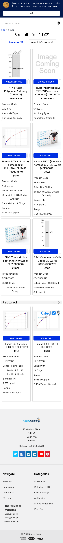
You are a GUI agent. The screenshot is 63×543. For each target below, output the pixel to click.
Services (7, 481)
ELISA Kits (39, 481)
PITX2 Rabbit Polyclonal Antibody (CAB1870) (15, 91)
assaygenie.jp (11, 517)
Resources (8, 486)
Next (58, 302)
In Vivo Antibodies (43, 503)
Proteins (38, 509)
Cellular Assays (41, 492)
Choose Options (14, 82)
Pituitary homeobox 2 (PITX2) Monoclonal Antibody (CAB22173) (47, 91)
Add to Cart (14, 155)
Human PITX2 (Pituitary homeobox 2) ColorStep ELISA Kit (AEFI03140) (15, 166)
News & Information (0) (42, 42)
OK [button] (31, 13)
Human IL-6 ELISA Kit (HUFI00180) (47, 345)
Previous (54, 302)
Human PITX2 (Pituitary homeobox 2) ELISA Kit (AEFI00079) (47, 165)
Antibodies (39, 497)
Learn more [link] (52, 6)
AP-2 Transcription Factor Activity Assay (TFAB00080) (15, 261)
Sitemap (7, 497)
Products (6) (16, 42)
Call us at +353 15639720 (31, 445)
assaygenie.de (11, 521)
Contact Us (8, 492)
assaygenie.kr (11, 514)
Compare (28, 81)
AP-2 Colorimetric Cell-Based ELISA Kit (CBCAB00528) (47, 261)
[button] (58, 23)
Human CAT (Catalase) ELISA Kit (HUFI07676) (16, 345)
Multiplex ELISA (42, 486)
